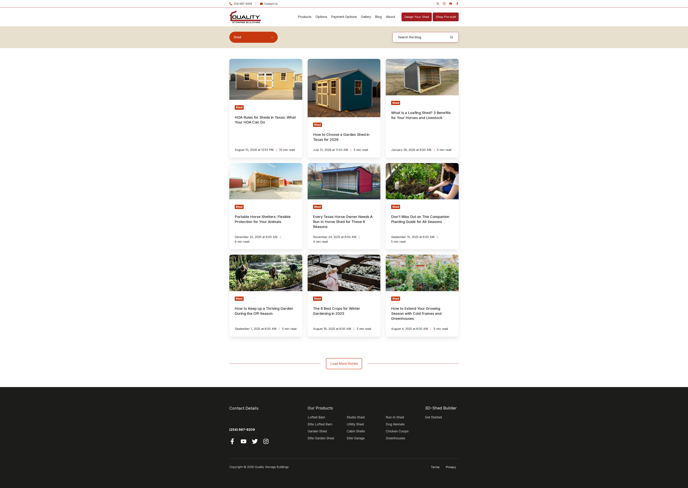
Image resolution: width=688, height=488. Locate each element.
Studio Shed (356, 417)
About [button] (390, 17)
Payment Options (344, 17)
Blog (378, 17)
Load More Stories (344, 363)
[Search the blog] (451, 37)
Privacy (451, 467)
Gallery (366, 17)
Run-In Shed (395, 417)
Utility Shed (355, 424)
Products (304, 17)
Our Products (320, 408)
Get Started (433, 417)
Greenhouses (395, 438)
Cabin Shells (356, 431)
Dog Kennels (395, 424)
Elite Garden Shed (321, 438)
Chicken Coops (397, 431)
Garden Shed (317, 431)
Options (321, 17)
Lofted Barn (316, 417)
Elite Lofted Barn (320, 424)
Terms (435, 467)
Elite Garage (356, 438)
